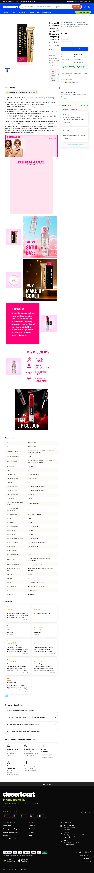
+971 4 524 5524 (69, 844)
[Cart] (89, 6)
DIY (38, 12)
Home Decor (22, 12)
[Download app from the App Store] (23, 860)
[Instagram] (81, 812)
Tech (13, 12)
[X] (85, 812)
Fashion (31, 12)
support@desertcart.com (72, 837)
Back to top (47, 784)
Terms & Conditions (83, 852)
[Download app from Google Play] (9, 860)
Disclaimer (86, 859)
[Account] (85, 6)
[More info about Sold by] (83, 54)
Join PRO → (64, 99)
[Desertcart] (10, 7)
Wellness (5, 12)
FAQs (88, 862)
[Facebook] (89, 812)
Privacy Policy (85, 855)
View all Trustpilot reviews (75, 144)
